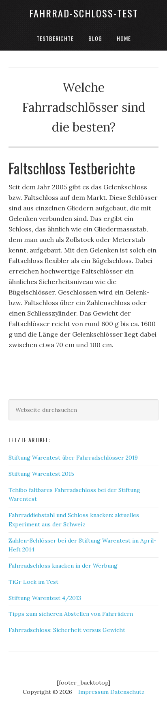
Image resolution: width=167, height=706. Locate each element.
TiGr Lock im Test (33, 581)
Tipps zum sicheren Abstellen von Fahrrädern (71, 613)
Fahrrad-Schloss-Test (83, 13)
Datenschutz (127, 691)
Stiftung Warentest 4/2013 (45, 598)
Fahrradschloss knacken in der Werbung (63, 565)
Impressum (93, 691)
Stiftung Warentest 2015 (41, 473)
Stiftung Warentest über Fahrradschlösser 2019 (73, 457)
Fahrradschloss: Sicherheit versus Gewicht (67, 630)
